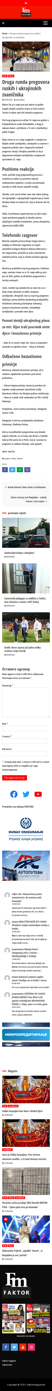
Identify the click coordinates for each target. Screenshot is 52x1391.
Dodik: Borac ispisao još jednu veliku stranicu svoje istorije (22, 649)
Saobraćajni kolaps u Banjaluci (19, 552)
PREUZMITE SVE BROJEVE (26, 1336)
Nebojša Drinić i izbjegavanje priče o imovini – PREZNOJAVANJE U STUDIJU (25, 953)
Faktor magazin (9, 1360)
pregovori (7, 458)
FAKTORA (29, 806)
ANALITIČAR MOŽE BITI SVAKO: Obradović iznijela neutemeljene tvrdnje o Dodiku (30, 925)
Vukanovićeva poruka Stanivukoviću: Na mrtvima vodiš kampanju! (27, 897)
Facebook (5, 1347)
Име (5, 723)
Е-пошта (7, 736)
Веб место (7, 749)
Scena (11, 1245)
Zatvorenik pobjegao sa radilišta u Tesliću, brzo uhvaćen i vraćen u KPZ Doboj (25, 600)
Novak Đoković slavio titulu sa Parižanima (26, 487)
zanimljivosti (13, 1106)
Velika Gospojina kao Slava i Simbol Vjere (22, 1111)
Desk (4, 76)
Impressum (7, 1364)
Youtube (22, 1347)
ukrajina (20, 458)
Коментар (7, 685)
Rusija (14, 458)
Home (4, 33)
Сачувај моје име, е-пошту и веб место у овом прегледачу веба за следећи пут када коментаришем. (25, 765)
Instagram (31, 1347)
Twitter (14, 1347)
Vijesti (11, 76)
